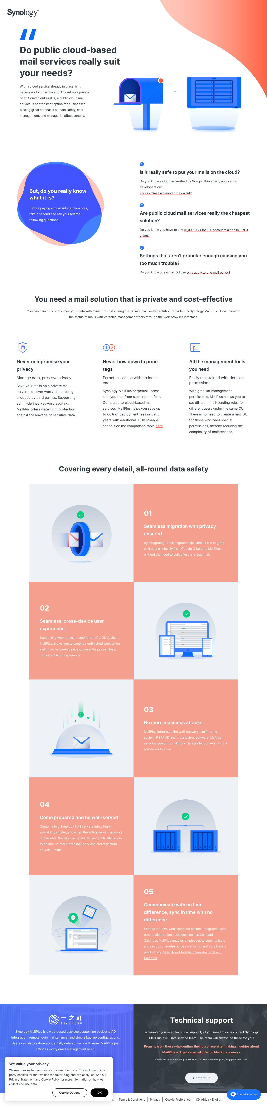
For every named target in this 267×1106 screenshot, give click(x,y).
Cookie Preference (177, 1099)
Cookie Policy (50, 1079)
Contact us (201, 1078)
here (159, 426)
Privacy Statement (21, 1079)
